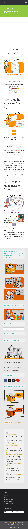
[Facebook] (5, 380)
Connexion (6, 497)
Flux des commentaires (9, 501)
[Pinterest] (18, 380)
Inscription (6, 495)
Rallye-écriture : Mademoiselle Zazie (12, 186)
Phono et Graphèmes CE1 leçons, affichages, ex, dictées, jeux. (13, 444)
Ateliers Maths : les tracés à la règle (12, 103)
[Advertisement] (14, 32)
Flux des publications (9, 499)
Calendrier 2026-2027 (11, 434)
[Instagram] (9, 380)
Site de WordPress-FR (9, 503)
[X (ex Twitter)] (14, 380)
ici (19, 81)
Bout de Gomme (8, 2)
